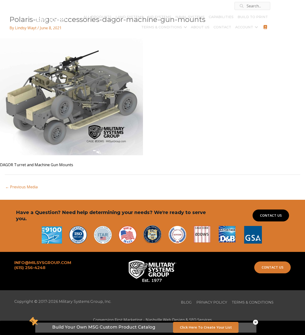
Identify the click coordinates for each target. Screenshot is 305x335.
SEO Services (200, 319)
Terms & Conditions (161, 27)
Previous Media (21, 187)
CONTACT (222, 27)
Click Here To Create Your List (206, 327)
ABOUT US (200, 27)
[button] (185, 27)
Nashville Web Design (165, 319)
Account (244, 27)
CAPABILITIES (221, 17)
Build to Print (253, 17)
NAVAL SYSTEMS (190, 17)
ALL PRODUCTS (97, 17)
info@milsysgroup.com (74, 7)
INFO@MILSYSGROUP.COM (42, 262)
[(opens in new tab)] (253, 234)
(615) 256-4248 (44, 6)
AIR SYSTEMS (159, 17)
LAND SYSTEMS (129, 17)
